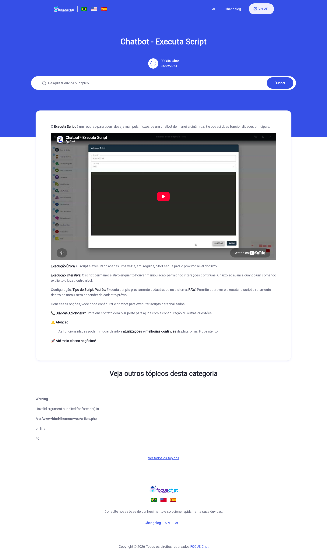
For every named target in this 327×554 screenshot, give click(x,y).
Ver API (261, 9)
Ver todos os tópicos (163, 458)
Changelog (233, 9)
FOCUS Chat (199, 547)
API (167, 523)
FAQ (213, 9)
